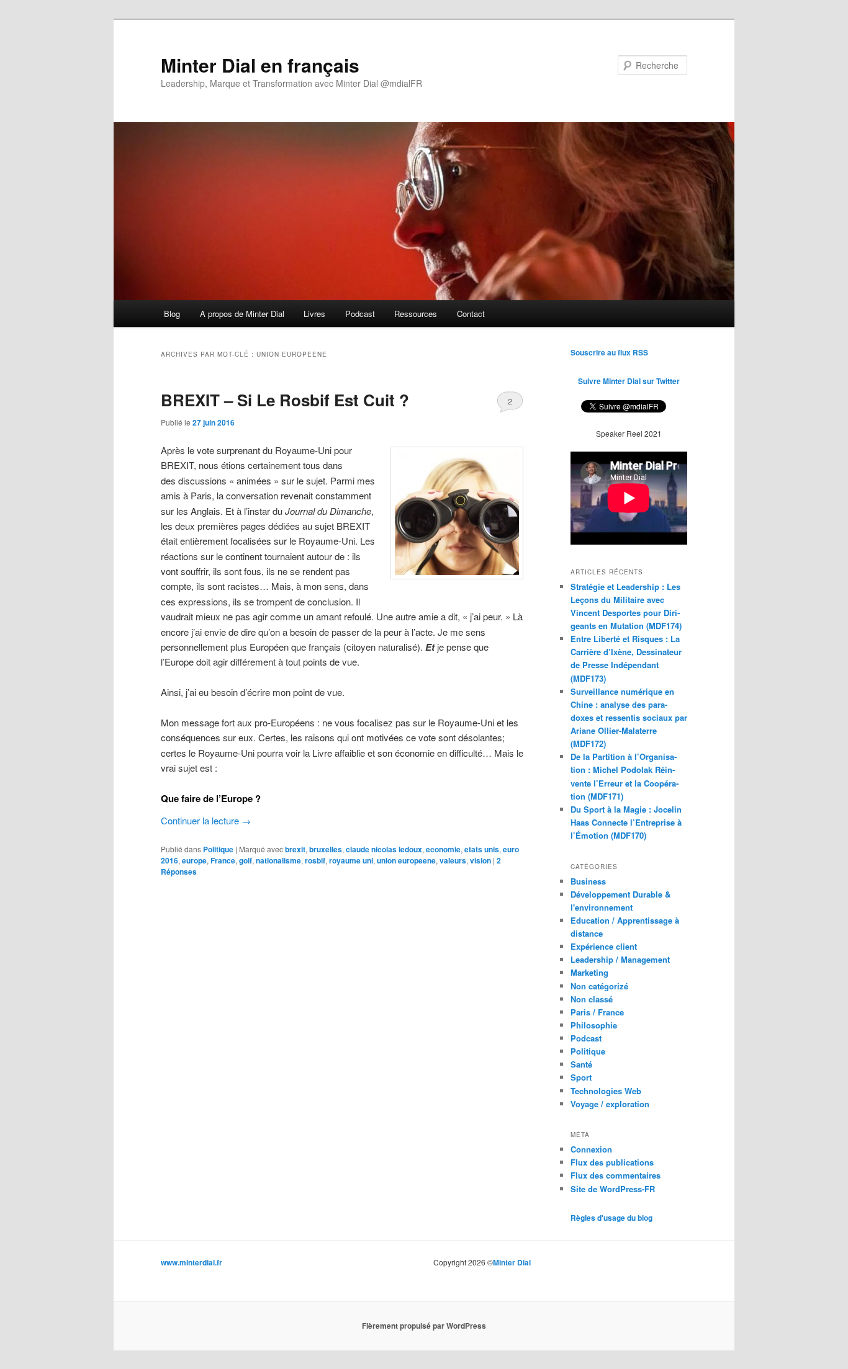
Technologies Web (606, 1091)
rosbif (315, 860)
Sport (581, 1077)
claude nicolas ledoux (384, 849)
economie (443, 849)
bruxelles (325, 849)
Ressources (415, 313)
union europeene (406, 860)
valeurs (453, 860)
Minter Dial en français (260, 64)
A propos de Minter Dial (242, 313)
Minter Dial (512, 1262)
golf (245, 860)
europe (194, 860)
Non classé (592, 999)
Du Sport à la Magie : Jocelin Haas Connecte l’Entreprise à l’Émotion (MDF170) (626, 822)
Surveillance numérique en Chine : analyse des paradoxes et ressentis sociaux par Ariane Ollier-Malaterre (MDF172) (629, 717)
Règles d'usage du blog (611, 1217)
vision (480, 860)
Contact (471, 313)
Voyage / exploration (610, 1104)
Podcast (360, 313)
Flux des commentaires (616, 1175)
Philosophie (594, 1025)
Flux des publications (612, 1162)
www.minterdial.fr (191, 1262)
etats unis (481, 849)
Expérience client (604, 946)
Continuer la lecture (206, 820)
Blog (172, 313)
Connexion (591, 1149)
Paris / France (597, 1012)
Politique (218, 849)
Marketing (589, 972)
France (222, 860)
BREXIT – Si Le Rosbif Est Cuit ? (285, 399)
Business (588, 881)
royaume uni (351, 860)
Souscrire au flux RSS (609, 352)
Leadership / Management (620, 959)
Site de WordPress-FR (613, 1189)
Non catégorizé (599, 986)
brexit (295, 849)
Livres (314, 313)
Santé (581, 1064)
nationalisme (278, 860)
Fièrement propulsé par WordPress (424, 1325)
